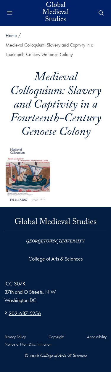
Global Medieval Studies (55, 13)
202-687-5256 (25, 313)
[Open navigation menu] (10, 13)
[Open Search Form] (101, 13)
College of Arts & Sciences (55, 258)
